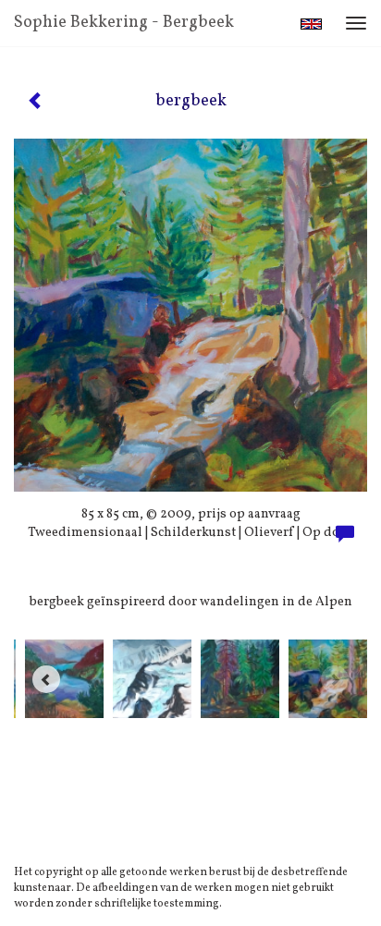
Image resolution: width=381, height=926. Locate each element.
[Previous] (46, 679)
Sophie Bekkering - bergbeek (124, 22)
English (311, 24)
